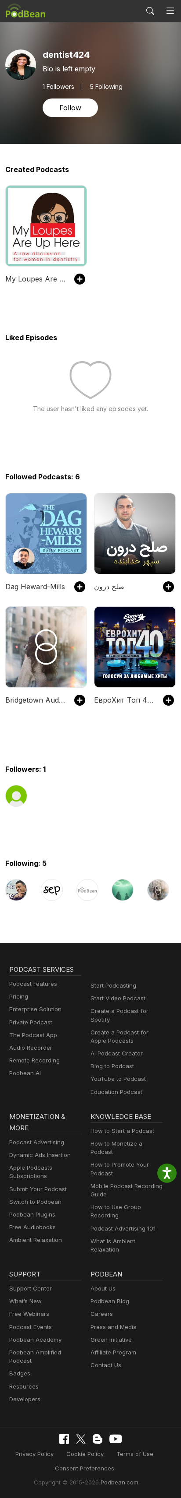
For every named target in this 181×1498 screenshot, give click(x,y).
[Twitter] (81, 1439)
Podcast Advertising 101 (123, 1228)
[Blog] (97, 1439)
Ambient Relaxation (35, 1239)
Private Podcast (30, 1022)
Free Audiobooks (32, 1227)
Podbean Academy (35, 1339)
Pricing (18, 996)
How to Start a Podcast (122, 1130)
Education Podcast (116, 1091)
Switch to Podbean (35, 1201)
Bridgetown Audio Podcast (35, 700)
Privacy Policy (34, 1453)
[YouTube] (115, 1439)
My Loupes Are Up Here (35, 278)
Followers (58, 87)
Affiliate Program (113, 1352)
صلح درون (109, 586)
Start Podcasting (113, 985)
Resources (24, 1386)
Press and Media (113, 1326)
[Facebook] (64, 1439)
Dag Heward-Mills (35, 586)
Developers (24, 1399)
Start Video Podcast (117, 998)
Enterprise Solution (35, 1009)
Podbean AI (25, 1072)
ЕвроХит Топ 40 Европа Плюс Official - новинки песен (124, 700)
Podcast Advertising (36, 1142)
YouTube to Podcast (118, 1078)
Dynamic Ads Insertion (40, 1154)
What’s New (25, 1301)
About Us (103, 1288)
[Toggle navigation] (170, 11)
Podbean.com (119, 1482)
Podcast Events (30, 1326)
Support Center (30, 1288)
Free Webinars (29, 1313)
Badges (19, 1373)
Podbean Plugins (32, 1214)
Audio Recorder (30, 1047)
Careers (101, 1313)
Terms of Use (134, 1453)
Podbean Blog (109, 1301)
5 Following (106, 87)
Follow (70, 107)
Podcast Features (33, 983)
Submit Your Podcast (38, 1188)
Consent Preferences (84, 1468)
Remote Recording (34, 1060)
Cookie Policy (85, 1453)
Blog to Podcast (112, 1065)
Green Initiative (111, 1339)
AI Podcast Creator (116, 1053)
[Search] (150, 11)
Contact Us (105, 1364)
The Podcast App (33, 1034)
